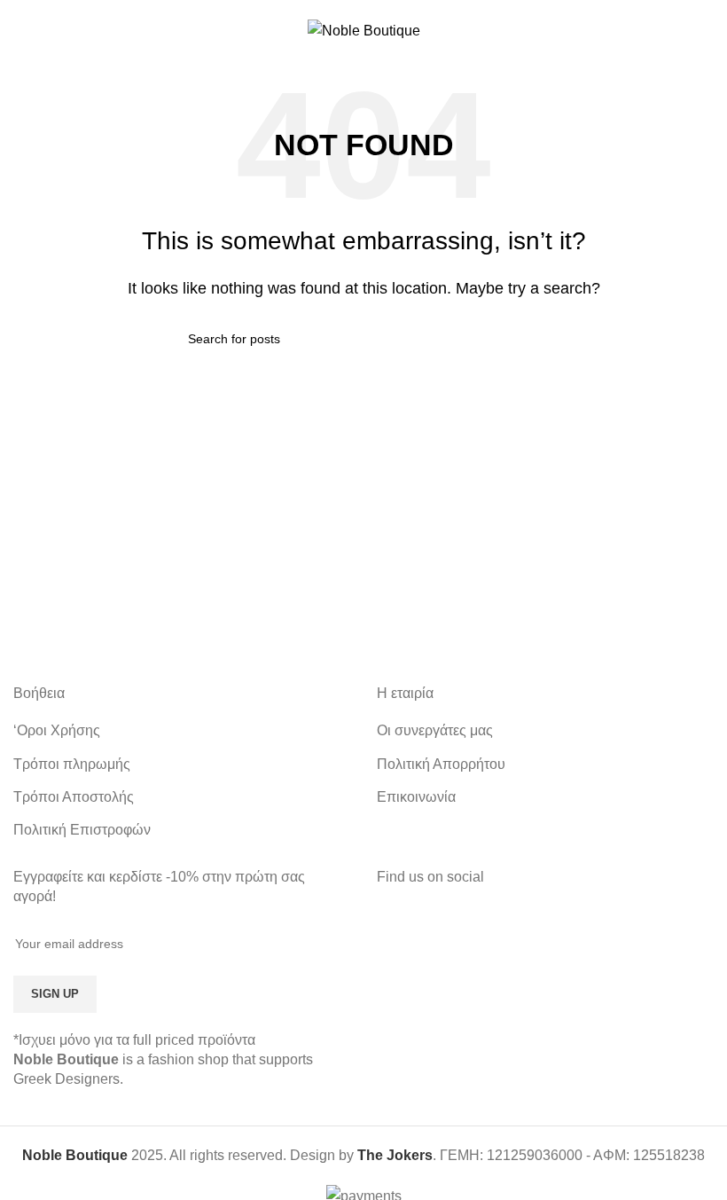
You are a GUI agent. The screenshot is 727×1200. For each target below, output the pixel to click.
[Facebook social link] (523, 938)
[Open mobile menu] (20, 30)
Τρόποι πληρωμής (71, 764)
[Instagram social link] (545, 938)
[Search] (707, 30)
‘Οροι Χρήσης (56, 730)
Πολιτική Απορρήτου (441, 764)
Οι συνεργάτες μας (435, 730)
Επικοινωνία (416, 796)
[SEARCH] (520, 338)
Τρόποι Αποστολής (73, 796)
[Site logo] (364, 29)
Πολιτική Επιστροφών (82, 829)
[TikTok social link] (568, 938)
